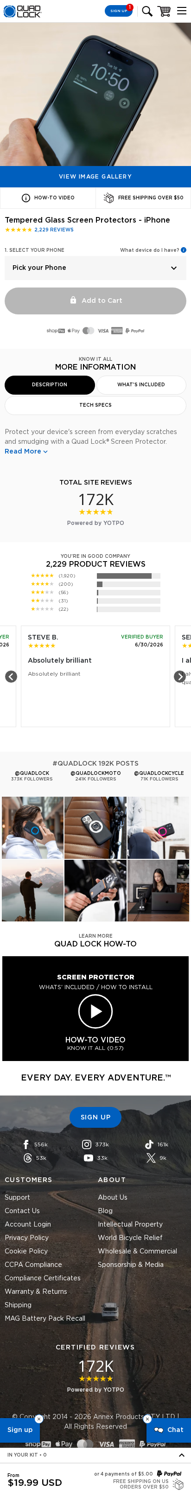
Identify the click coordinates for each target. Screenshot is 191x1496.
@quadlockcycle (159, 773)
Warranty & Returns (36, 1292)
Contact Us (22, 1211)
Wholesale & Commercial (137, 1251)
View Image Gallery (95, 176)
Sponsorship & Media (131, 1265)
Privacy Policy (27, 1238)
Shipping (18, 1305)
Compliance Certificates (43, 1278)
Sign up (19, 1430)
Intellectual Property (130, 1224)
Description (49, 385)
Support (17, 1198)
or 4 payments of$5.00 (123, 1474)
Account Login (28, 1224)
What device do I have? (149, 250)
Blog (105, 1211)
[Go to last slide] (11, 676)
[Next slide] (179, 676)
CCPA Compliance (33, 1265)
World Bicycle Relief (130, 1238)
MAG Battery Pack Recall (45, 1319)
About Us (112, 1198)
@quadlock (32, 773)
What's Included (141, 385)
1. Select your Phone (34, 250)
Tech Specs (95, 405)
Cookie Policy (26, 1251)
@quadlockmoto (95, 773)
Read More (23, 451)
